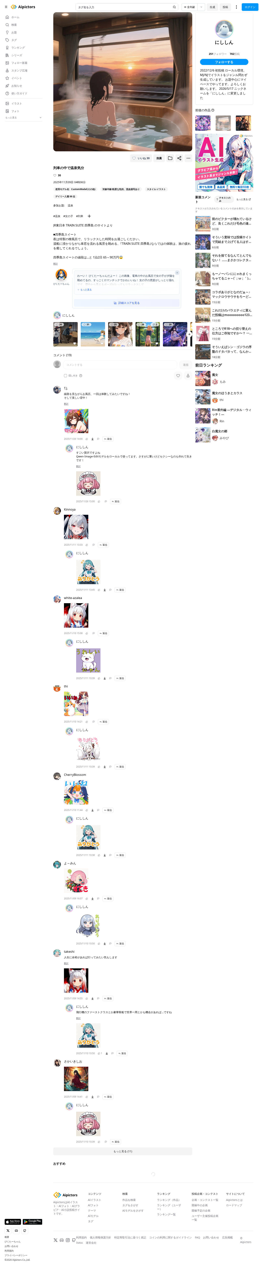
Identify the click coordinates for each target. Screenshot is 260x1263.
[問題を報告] (98, 439)
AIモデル (93, 1235)
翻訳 (55, 263)
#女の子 (68, 216)
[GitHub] (74, 1260)
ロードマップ (234, 1225)
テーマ (92, 1230)
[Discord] (61, 1260)
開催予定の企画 (201, 1230)
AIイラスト (94, 1219)
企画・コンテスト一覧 (205, 1219)
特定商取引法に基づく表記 (130, 1257)
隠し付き (73, 375)
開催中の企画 (200, 1225)
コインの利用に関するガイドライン (170, 1257)
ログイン (250, 7)
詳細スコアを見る (129, 303)
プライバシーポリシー (16, 1255)
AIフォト (93, 1225)
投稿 (225, 7)
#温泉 (56, 216)
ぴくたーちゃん (13, 1241)
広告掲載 (227, 1257)
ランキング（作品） (169, 1219)
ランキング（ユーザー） (169, 1227)
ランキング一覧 (166, 1234)
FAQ (197, 1257)
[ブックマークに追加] (170, 158)
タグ (90, 1241)
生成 (212, 7)
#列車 (79, 216)
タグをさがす (130, 1225)
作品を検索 (129, 1219)
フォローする (224, 62)
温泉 (70, 205)
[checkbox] (65, 375)
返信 (109, 438)
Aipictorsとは (234, 1219)
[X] (55, 1260)
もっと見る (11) (122, 1151)
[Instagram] (67, 1260)
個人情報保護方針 (100, 1257)
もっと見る (86, 289)
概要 (7, 1237)
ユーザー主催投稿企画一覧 (205, 1237)
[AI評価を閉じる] (177, 272)
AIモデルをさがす (133, 1230)
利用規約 (9, 1250)
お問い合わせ (11, 1246)
